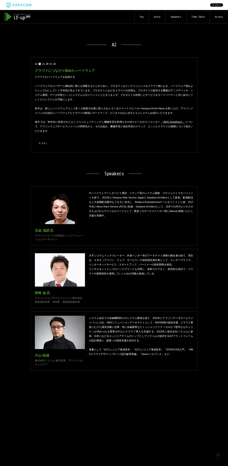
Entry (157, 16)
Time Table (198, 16)
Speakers (176, 16)
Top (142, 16)
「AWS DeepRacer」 (173, 121)
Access (219, 16)
